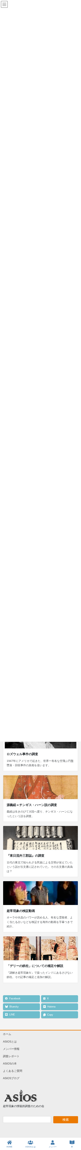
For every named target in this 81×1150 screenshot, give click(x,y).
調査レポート (11, 1056)
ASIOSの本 (10, 1063)
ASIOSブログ (11, 1078)
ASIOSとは (10, 1041)
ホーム (7, 1034)
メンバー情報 (11, 1048)
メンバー (53, 1147)
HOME (9, 1147)
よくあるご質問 (12, 1070)
